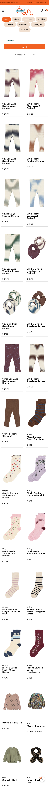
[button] (3, 11)
